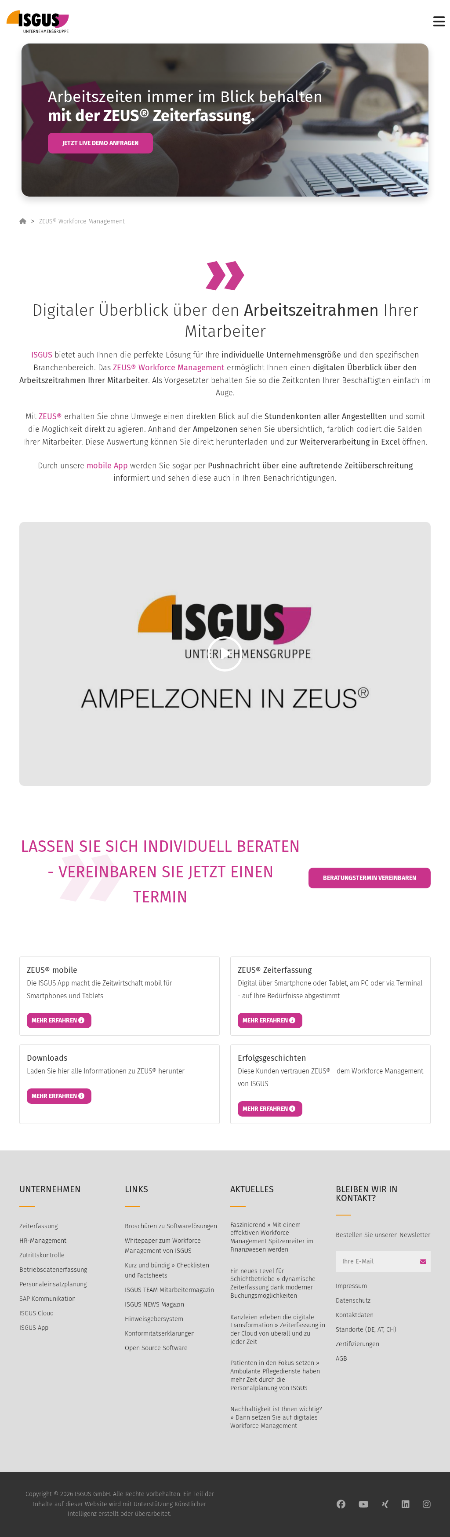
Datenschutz (353, 1300)
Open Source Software (156, 1348)
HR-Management (42, 1241)
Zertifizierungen (357, 1344)
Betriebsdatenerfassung (53, 1270)
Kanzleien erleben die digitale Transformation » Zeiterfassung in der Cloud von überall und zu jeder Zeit (277, 1330)
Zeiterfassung (38, 1226)
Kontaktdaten (355, 1315)
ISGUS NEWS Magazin (154, 1304)
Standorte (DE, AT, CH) (366, 1329)
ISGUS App (33, 1328)
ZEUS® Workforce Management (82, 221)
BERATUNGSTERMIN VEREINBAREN (369, 878)
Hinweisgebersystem (154, 1319)
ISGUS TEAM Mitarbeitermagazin (169, 1290)
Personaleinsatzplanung (53, 1284)
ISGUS (41, 355)
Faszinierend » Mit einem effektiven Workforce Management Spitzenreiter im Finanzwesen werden (271, 1237)
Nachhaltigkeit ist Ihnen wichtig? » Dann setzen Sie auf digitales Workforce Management (276, 1417)
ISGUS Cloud (36, 1313)
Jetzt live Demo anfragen (100, 143)
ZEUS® (50, 416)
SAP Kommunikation (47, 1299)
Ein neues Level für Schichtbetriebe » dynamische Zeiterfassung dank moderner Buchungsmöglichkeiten (273, 1283)
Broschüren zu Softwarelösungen (171, 1226)
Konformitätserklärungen (160, 1333)
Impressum (351, 1286)
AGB (341, 1358)
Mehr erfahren (55, 1020)
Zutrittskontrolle (42, 1255)
